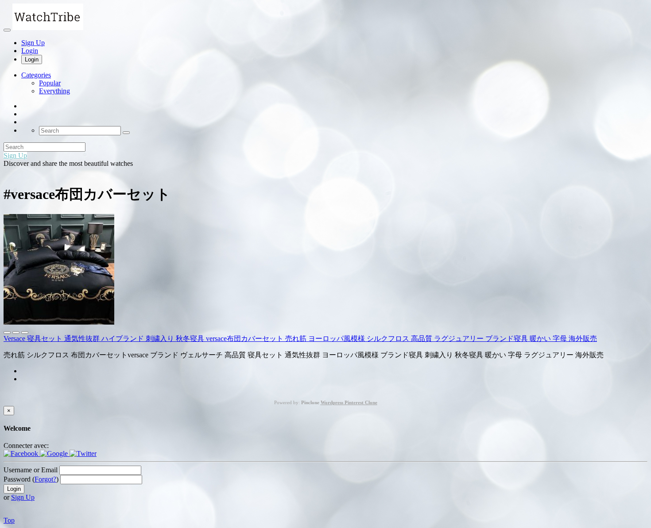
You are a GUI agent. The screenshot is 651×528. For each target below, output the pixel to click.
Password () (31, 479)
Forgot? (45, 479)
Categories (36, 75)
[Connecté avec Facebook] (22, 453)
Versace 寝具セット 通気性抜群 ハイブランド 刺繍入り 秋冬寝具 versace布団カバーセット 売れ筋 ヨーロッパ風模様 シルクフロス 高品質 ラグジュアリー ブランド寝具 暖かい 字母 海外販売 (300, 338)
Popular (50, 83)
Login (29, 50)
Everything (54, 91)
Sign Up (33, 42)
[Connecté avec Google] (55, 453)
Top (9, 520)
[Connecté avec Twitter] (83, 453)
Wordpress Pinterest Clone (349, 402)
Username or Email (31, 470)
